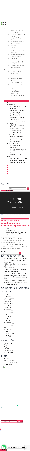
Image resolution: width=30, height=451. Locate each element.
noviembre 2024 (9, 301)
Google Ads (14, 73)
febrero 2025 (8, 300)
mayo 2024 (7, 307)
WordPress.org (8, 364)
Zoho (20, 234)
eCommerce (10, 28)
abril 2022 (7, 327)
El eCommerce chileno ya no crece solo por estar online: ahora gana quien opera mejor (16, 260)
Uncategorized (8, 352)
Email (12, 232)
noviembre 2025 (9, 298)
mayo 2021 (7, 335)
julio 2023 (7, 314)
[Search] (28, 188)
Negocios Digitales (10, 230)
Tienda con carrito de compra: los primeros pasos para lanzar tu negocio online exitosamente (16, 282)
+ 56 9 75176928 (12, 10)
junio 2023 (7, 316)
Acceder (6, 358)
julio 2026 (7, 294)
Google (17, 232)
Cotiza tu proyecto (7, 190)
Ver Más (3, 251)
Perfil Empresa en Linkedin (18, 151)
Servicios (9, 49)
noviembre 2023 (9, 311)
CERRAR (3, 450)
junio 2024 (7, 305)
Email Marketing (16, 71)
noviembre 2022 (9, 326)
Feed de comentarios (10, 362)
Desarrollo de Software (18, 54)
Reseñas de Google (17, 84)
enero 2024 (7, 309)
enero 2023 (7, 322)
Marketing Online (12, 69)
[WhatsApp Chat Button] (4, 447)
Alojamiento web (16, 56)
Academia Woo (8, 343)
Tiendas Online (8, 350)
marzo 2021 (7, 337)
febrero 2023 (8, 320)
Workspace (14, 234)
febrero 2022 (8, 331)
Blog (8, 97)
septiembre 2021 (9, 333)
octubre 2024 (8, 303)
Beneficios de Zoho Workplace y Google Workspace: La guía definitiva (15, 223)
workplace (7, 234)
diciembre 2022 (9, 324)
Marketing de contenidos (18, 149)
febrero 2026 (8, 296)
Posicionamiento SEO (17, 82)
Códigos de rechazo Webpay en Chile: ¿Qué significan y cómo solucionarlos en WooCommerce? (16, 266)
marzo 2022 (8, 329)
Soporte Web (11, 60)
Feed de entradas (9, 360)
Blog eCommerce (9, 345)
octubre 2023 (8, 313)
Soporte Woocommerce (17, 121)
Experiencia (10, 86)
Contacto (6, 393)
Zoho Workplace (16, 58)
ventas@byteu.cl (12, 4)
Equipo (9, 27)
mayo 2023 (7, 318)
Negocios (23, 232)
